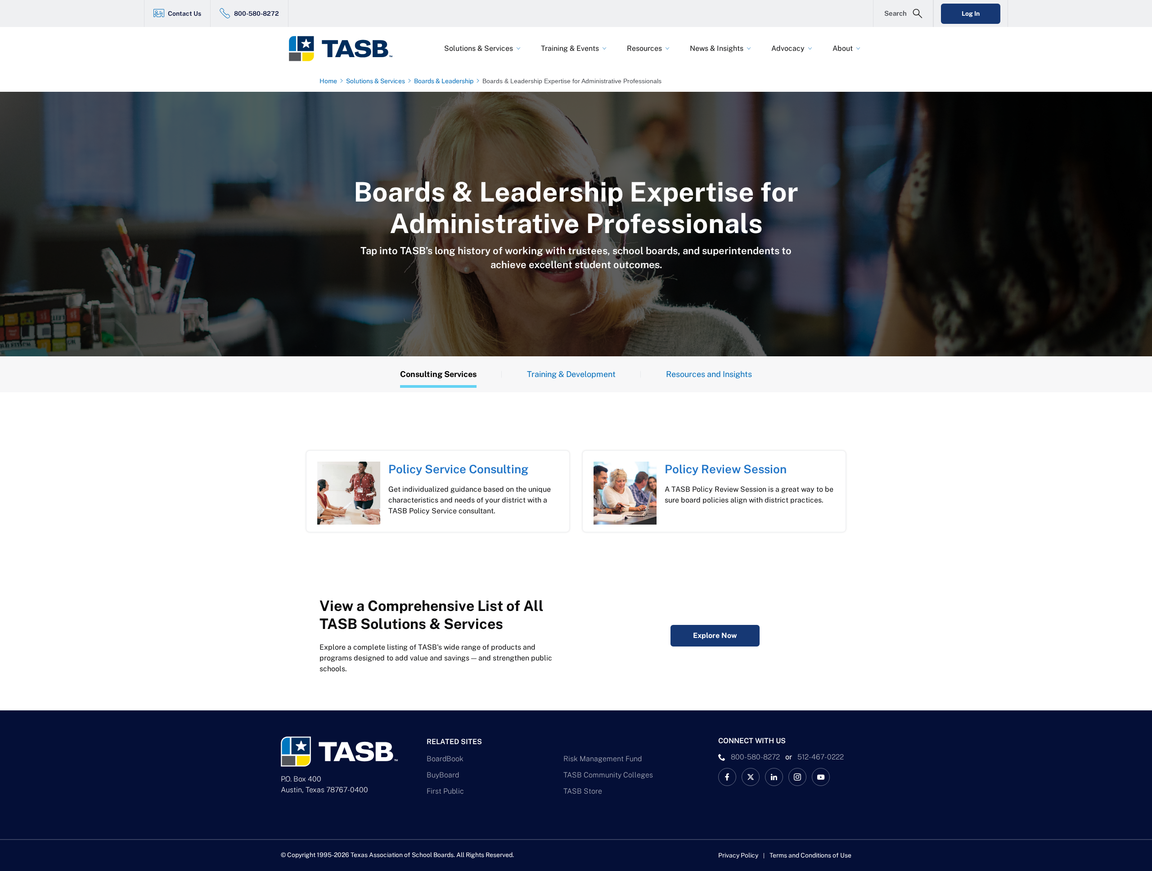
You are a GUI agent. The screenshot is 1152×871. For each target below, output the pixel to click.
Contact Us (184, 13)
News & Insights (716, 48)
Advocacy (788, 48)
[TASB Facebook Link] (727, 777)
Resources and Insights (709, 374)
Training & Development (571, 374)
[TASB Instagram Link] (797, 777)
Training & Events (570, 48)
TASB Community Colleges (608, 775)
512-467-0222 (820, 757)
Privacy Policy (738, 855)
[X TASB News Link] (751, 777)
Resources (644, 48)
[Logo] (346, 48)
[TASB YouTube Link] (821, 777)
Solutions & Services (478, 48)
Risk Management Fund (602, 758)
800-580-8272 (256, 13)
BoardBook (445, 758)
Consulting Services (438, 374)
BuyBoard (443, 775)
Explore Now (715, 635)
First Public (445, 791)
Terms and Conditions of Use (810, 855)
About (842, 48)
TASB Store (582, 791)
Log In (971, 13)
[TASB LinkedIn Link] (774, 777)
